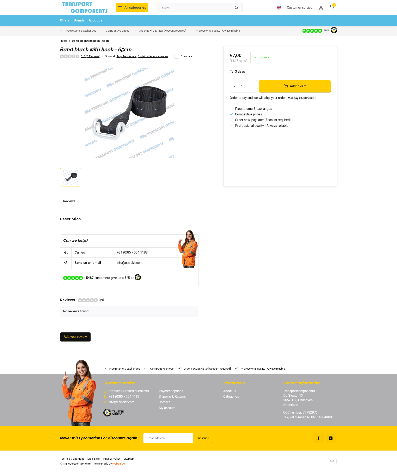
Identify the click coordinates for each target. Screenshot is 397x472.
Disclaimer (93, 459)
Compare (186, 56)
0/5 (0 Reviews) (90, 56)
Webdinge (118, 464)
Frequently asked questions (129, 391)
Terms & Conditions (72, 459)
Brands (79, 20)
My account (167, 408)
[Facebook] (318, 438)
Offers (65, 20)
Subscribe (203, 438)
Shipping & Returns (172, 396)
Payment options (171, 391)
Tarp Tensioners (127, 56)
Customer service (299, 7)
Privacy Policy (111, 459)
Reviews (69, 201)
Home (63, 41)
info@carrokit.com (129, 262)
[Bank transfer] (332, 461)
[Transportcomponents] (85, 7)
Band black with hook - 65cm (91, 41)
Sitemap (128, 459)
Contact (164, 402)
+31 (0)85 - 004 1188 (132, 252)
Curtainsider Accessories (153, 56)
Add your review (75, 336)
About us (95, 20)
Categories (231, 396)
